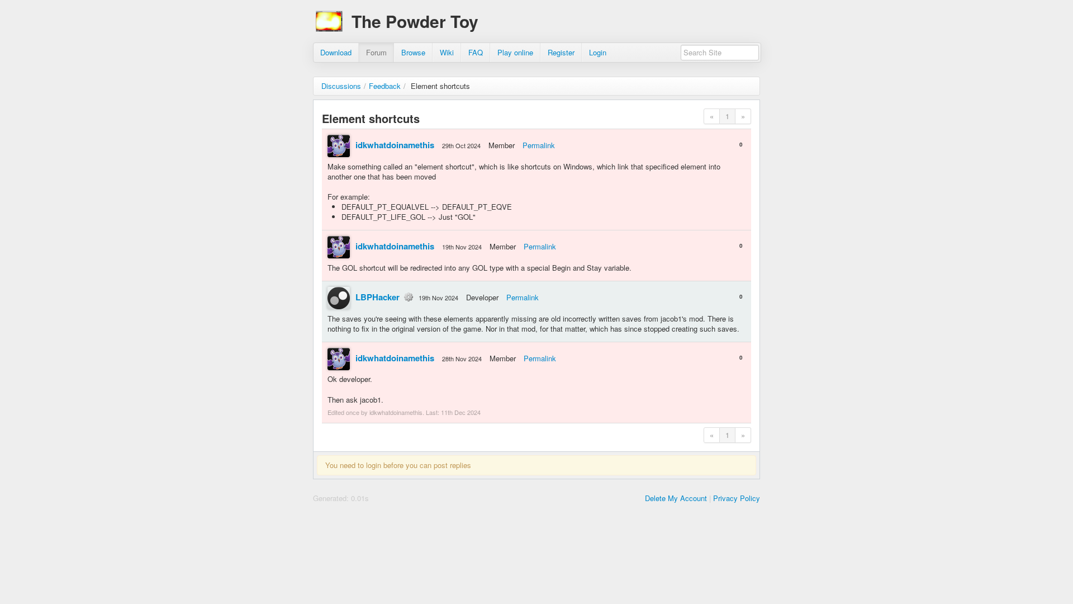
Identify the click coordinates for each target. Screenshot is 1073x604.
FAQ (475, 52)
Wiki (447, 52)
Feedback (385, 86)
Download (336, 52)
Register (561, 52)
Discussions (341, 86)
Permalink (539, 145)
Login (597, 52)
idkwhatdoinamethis (394, 145)
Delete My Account (676, 498)
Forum (376, 52)
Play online (515, 52)
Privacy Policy (736, 498)
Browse (413, 52)
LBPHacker (377, 297)
